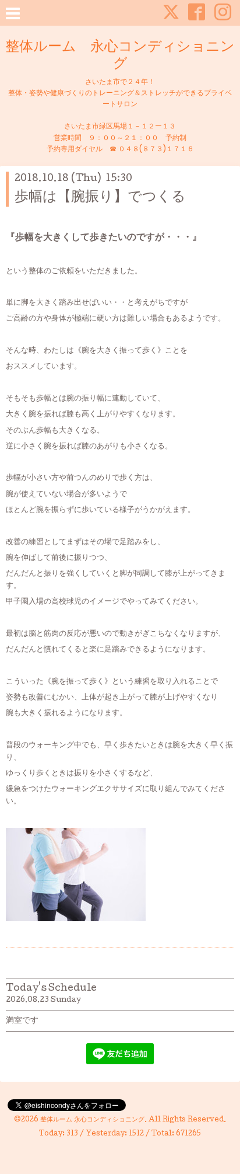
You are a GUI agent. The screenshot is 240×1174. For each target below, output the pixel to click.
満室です (22, 1021)
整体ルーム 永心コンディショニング (120, 56)
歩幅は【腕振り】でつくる (100, 197)
